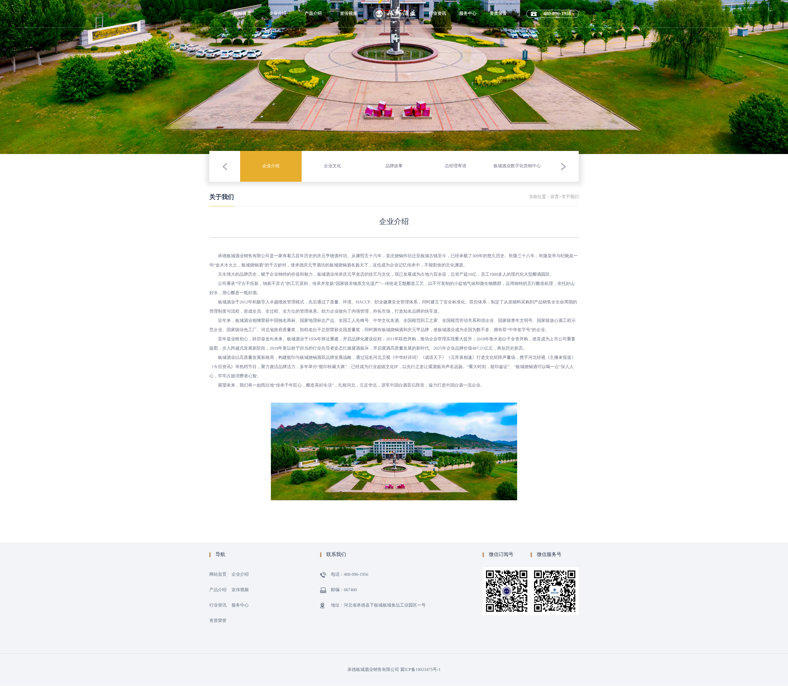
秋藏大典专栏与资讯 (437, 72)
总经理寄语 (278, 70)
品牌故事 (278, 58)
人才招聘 (467, 33)
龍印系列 (313, 33)
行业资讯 (437, 13)
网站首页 (242, 13)
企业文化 (278, 45)
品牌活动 (437, 58)
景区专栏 (437, 33)
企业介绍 (278, 13)
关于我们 (570, 197)
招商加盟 (467, 45)
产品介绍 (313, 13)
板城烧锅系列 (313, 45)
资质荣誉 (498, 13)
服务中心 (467, 13)
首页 (554, 197)
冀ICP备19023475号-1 (420, 670)
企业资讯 (437, 45)
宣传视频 (348, 13)
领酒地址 (467, 58)
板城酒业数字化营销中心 (278, 84)
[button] (224, 166)
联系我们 (467, 70)
